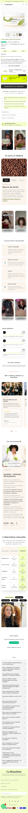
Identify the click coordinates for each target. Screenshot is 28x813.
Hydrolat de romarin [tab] (14, 180)
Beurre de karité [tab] (6, 180)
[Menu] (1, 4)
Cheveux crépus (5, 600)
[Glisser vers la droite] (26, 1)
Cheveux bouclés (9, 597)
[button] (23, 4)
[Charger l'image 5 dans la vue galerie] (20, 34)
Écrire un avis (14, 642)
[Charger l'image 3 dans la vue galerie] (14, 34)
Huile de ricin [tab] (21, 180)
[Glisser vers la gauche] (2, 1)
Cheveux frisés (19, 597)
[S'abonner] (26, 793)
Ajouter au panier (14, 86)
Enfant (23, 600)
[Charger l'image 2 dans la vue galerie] (10, 34)
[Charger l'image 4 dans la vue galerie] (17, 34)
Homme (15, 600)
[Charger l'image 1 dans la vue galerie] (7, 34)
